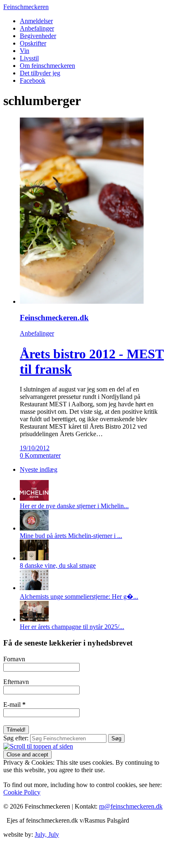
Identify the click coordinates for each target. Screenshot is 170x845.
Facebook (32, 80)
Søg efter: (15, 738)
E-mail (14, 704)
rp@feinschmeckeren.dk (131, 806)
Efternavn (16, 681)
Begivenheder (38, 35)
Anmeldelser (36, 20)
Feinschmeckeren (26, 6)
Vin (24, 50)
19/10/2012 (35, 447)
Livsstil (29, 58)
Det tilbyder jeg (40, 73)
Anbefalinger (37, 28)
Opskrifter (33, 43)
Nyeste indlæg (38, 469)
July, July (47, 834)
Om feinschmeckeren (47, 65)
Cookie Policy (21, 792)
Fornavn (14, 659)
